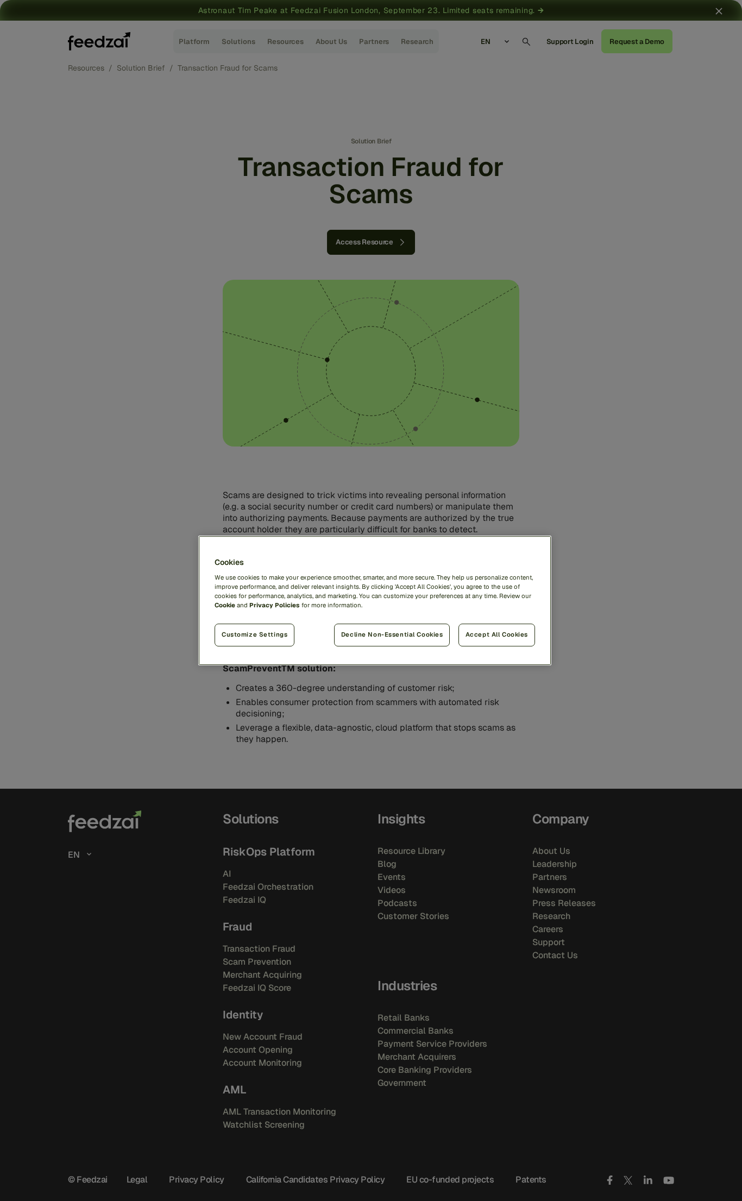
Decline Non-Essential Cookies (392, 634)
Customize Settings (254, 634)
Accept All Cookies (497, 634)
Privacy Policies (274, 605)
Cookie (225, 605)
